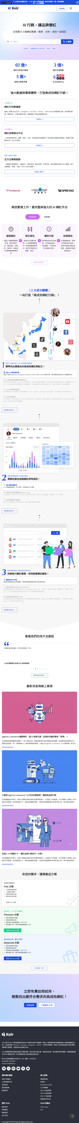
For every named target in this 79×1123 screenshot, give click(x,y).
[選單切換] (70, 8)
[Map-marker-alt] (23, 1068)
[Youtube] (18, 1068)
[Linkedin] (13, 1068)
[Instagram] (9, 1068)
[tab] (32, 217)
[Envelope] (28, 1068)
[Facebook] (4, 1068)
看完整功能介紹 (8, 410)
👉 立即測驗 (40, 3)
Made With (3, 2)
